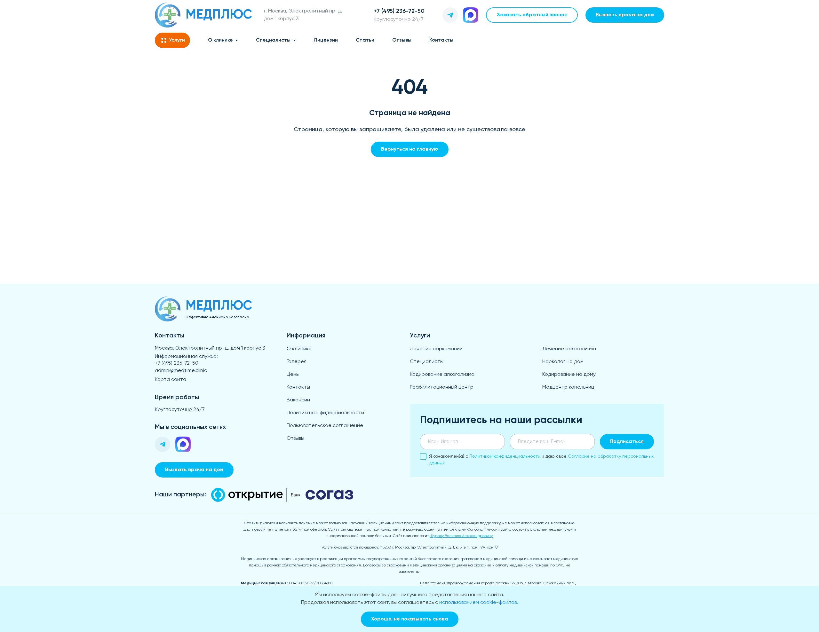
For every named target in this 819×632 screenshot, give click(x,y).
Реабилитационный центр (441, 387)
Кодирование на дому (569, 374)
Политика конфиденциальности (325, 412)
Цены (293, 374)
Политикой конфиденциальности (504, 456)
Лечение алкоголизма (569, 349)
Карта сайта (170, 379)
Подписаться (627, 441)
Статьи (365, 40)
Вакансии (298, 400)
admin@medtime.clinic (181, 370)
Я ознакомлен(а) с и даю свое (541, 459)
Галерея (296, 361)
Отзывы (401, 40)
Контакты (441, 40)
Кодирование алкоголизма (442, 374)
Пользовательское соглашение (325, 425)
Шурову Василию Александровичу (461, 536)
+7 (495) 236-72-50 (176, 363)
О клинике (220, 40)
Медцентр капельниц (568, 387)
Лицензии (326, 40)
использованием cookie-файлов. (478, 602)
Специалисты (273, 40)
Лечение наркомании (436, 349)
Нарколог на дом (563, 361)
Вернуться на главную (409, 149)
